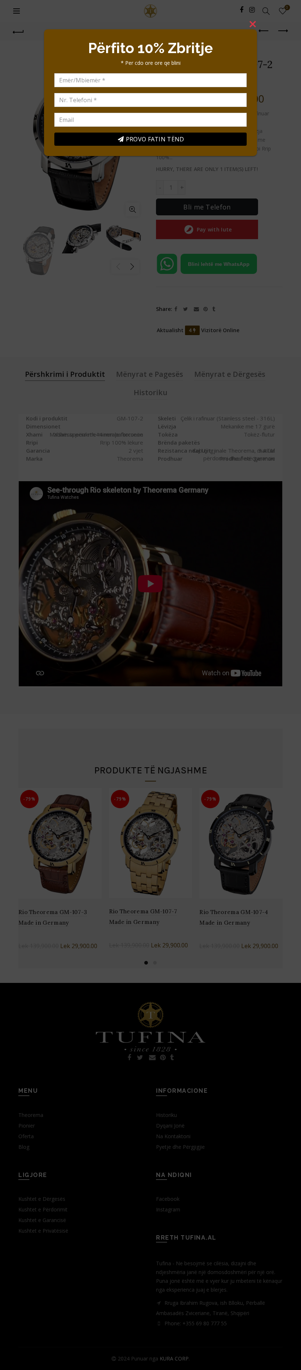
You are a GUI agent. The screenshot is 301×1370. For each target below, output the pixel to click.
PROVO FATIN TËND (155, 139)
